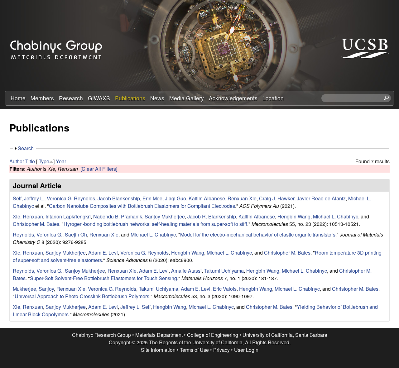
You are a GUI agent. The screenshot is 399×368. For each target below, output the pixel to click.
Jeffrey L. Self (135, 306)
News (157, 98)
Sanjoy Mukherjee (165, 216)
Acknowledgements (233, 98)
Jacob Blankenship (119, 198)
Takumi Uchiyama (224, 270)
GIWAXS (99, 98)
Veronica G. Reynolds (71, 198)
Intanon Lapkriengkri (68, 216)
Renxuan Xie (242, 198)
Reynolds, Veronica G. (37, 234)
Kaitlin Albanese (207, 198)
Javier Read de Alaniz (321, 198)
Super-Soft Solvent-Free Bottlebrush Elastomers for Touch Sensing (103, 278)
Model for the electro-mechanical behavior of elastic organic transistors (257, 234)
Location (273, 98)
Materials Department (159, 334)
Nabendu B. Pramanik (117, 216)
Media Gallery (186, 98)
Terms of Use (194, 349)
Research (71, 98)
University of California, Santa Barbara (285, 334)
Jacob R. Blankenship (211, 216)
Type (44, 161)
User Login (246, 349)
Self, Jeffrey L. (28, 198)
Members (42, 98)
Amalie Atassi (186, 270)
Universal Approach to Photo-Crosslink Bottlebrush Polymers (82, 296)
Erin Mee (152, 198)
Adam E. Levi (103, 252)
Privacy (221, 349)
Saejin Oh (76, 234)
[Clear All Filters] (98, 168)
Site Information (158, 349)
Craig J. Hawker (276, 198)
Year (61, 161)
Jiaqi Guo (175, 198)
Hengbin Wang (293, 216)
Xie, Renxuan (28, 216)
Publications (130, 98)
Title (30, 161)
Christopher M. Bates (36, 223)
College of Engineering (212, 334)
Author (16, 161)
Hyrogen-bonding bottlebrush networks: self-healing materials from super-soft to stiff (155, 223)
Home (18, 98)
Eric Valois (225, 288)
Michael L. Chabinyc (335, 216)
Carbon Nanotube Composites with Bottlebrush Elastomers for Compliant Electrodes (142, 205)
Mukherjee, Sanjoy (33, 288)
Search (26, 148)
